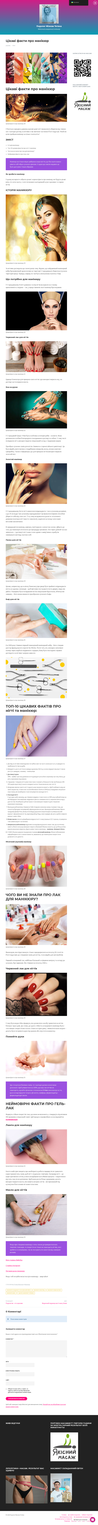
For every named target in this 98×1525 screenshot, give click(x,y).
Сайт (7, 1380)
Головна (64, 1515)
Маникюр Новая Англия (54, 1290)
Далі (65, 1301)
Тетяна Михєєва (18, 1284)
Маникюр (27, 1284)
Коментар (10, 1339)
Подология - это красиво (14, 1303)
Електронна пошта (13, 1371)
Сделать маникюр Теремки (26, 1293)
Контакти (89, 1521)
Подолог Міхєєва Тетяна (49, 26)
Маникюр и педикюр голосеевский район (19, 1290)
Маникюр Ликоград (39, 1290)
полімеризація (12, 1119)
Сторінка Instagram (13, 1265)
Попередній (9, 1301)
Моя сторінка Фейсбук (14, 1260)
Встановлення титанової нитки (83, 1517)
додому (8, 45)
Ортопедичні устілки (66, 1517)
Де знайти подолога (74, 1515)
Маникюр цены (11, 1293)
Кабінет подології (87, 1515)
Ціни (83, 1521)
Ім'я (7, 1361)
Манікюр (73, 1521)
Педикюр (67, 1521)
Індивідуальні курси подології (83, 1519)
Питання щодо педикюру (15, 1271)
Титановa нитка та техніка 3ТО (64, 1519)
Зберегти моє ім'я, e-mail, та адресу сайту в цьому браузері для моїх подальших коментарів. (19, 1390)
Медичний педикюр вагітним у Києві (54, 1303)
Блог (14, 45)
